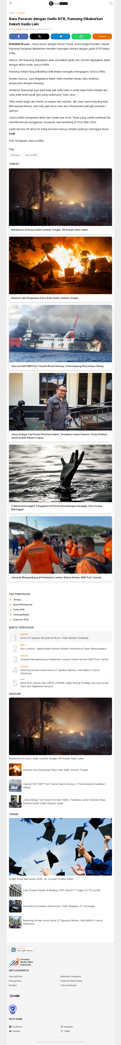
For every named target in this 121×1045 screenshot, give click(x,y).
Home (11, 13)
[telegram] (60, 36)
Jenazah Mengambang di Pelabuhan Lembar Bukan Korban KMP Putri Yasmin (56, 577)
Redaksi (13, 985)
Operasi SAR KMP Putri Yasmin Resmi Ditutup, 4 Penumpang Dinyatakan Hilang (57, 366)
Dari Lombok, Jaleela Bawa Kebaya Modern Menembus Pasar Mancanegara (63, 648)
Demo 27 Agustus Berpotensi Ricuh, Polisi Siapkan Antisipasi (54, 637)
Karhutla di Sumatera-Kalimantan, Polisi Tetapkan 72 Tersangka (59, 906)
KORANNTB (19, 29)
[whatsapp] (81, 36)
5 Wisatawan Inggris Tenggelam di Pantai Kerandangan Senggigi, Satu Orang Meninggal (56, 507)
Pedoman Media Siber (71, 981)
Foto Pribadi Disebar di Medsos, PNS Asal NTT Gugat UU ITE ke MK (61, 890)
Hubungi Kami (15, 976)
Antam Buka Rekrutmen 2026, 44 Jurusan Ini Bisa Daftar (41, 878)
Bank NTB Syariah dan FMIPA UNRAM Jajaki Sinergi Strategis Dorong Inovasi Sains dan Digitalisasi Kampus (64, 684)
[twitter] (39, 36)
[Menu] (10, 4)
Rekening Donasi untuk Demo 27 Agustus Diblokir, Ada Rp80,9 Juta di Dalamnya (59, 672)
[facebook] (18, 36)
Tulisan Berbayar (68, 985)
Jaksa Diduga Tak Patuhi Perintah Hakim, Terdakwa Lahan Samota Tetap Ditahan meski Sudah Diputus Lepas (59, 436)
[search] (111, 3)
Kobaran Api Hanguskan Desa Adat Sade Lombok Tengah (44, 298)
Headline (21, 13)
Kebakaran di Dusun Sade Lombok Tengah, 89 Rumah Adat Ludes (49, 229)
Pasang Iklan (15, 981)
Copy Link (102, 36)
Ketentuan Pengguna (70, 976)
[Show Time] (52, 29)
